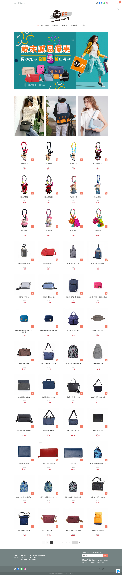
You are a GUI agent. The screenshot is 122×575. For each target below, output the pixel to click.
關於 (16, 555)
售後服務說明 (32, 559)
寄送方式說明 (32, 557)
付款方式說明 (33, 555)
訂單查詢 (23, 557)
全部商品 (23, 555)
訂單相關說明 (23, 559)
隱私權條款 (41, 555)
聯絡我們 (16, 557)
